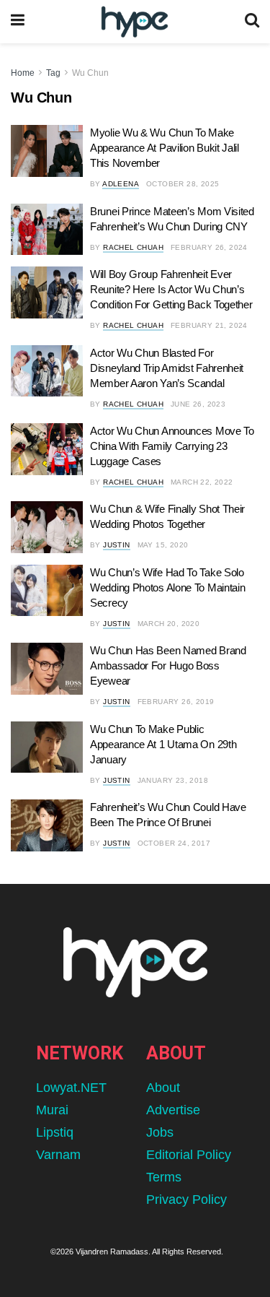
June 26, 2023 (198, 404)
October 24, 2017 (174, 843)
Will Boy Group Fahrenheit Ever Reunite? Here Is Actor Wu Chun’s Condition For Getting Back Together (171, 289)
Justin (116, 545)
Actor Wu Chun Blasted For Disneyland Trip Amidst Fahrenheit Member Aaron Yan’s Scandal (166, 368)
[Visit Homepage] (134, 22)
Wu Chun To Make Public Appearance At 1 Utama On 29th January (163, 744)
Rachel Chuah (133, 247)
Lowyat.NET (71, 1087)
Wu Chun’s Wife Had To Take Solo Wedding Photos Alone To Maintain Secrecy (167, 587)
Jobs (160, 1132)
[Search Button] (252, 21)
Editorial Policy (188, 1155)
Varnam (58, 1155)
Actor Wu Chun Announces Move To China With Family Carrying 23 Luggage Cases (172, 446)
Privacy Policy (186, 1199)
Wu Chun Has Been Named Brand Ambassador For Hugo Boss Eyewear (168, 665)
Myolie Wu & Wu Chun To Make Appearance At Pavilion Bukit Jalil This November (164, 147)
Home (23, 73)
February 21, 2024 (209, 325)
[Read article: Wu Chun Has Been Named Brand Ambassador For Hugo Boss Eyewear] (47, 669)
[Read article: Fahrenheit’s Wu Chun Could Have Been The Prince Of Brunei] (47, 825)
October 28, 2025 (182, 184)
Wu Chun (90, 73)
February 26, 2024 (209, 247)
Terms (163, 1177)
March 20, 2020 (169, 624)
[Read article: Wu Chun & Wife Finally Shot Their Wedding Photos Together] (47, 527)
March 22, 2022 (202, 482)
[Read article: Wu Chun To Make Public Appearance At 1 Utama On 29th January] (47, 747)
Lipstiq (54, 1132)
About (163, 1087)
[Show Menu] (17, 21)
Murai (52, 1110)
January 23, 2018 (173, 780)
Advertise (173, 1110)
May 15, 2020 (163, 545)
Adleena (120, 184)
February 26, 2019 (176, 702)
